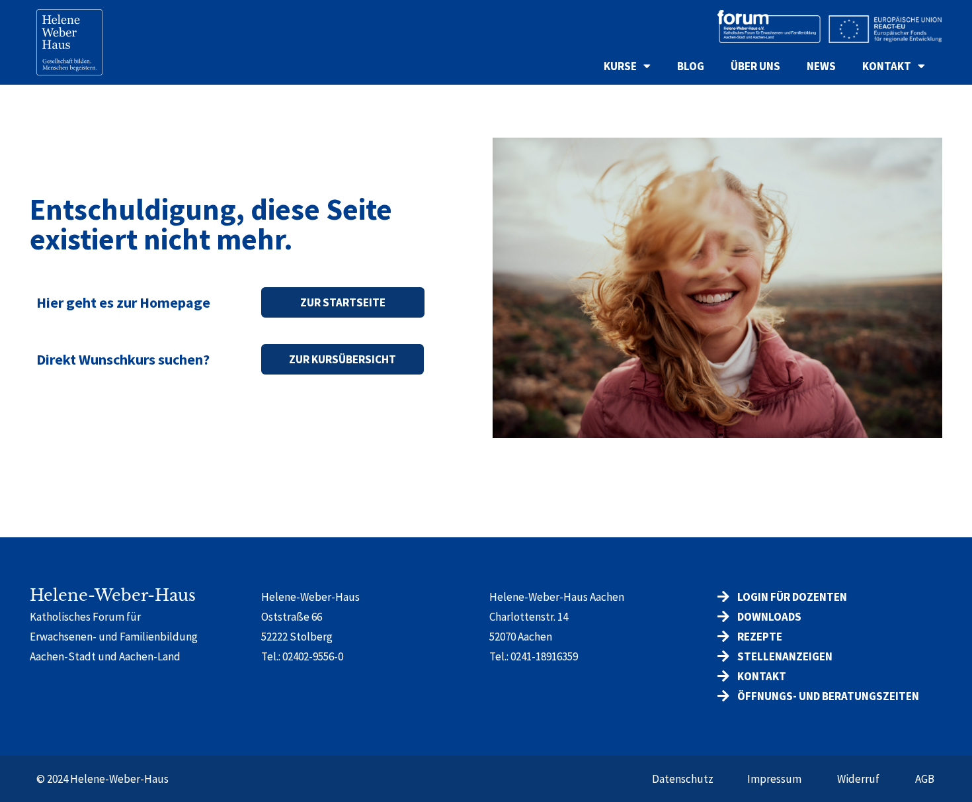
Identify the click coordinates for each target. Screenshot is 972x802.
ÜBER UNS (755, 66)
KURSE (620, 66)
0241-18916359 (544, 656)
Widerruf (858, 779)
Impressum (774, 779)
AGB (924, 779)
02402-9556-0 (312, 656)
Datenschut (680, 779)
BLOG (690, 66)
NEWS (821, 66)
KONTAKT (886, 66)
